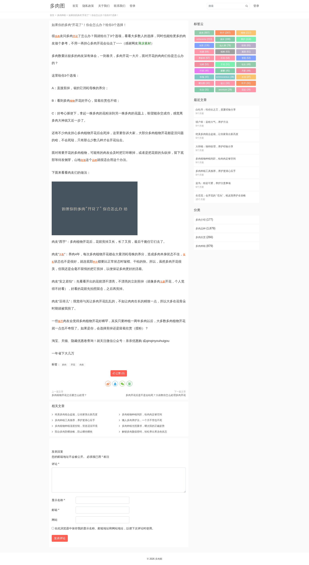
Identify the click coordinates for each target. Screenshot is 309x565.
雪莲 (246, 58)
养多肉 (204, 58)
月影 (61, 254)
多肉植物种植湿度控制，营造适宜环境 (76, 425)
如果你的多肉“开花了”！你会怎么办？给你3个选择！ (89, 25)
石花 (225, 58)
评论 (55, 463)
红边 (204, 89)
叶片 (95, 261)
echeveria (204, 39)
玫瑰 (83, 160)
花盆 (246, 89)
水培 (246, 77)
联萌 (246, 45)
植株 (225, 51)
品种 (94, 160)
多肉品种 (201, 228)
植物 (72, 100)
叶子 (246, 83)
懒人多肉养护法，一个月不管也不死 (142, 420)
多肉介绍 (201, 219)
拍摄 (204, 51)
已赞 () (120, 373)
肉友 (82, 364)
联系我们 (119, 5)
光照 (204, 45)
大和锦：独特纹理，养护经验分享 (214, 146)
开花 (75, 36)
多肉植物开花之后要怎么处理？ (69, 395)
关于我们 (104, 5)
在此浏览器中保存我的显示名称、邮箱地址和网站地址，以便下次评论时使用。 (105, 528)
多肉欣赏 (201, 237)
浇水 (225, 39)
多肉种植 (61, 15)
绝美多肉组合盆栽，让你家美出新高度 (76, 414)
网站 (54, 519)
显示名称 (58, 500)
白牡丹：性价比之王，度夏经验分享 (216, 109)
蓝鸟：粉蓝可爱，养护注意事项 (213, 183)
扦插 (204, 70)
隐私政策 (88, 5)
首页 (75, 5)
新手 (60, 321)
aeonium (225, 89)
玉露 (162, 281)
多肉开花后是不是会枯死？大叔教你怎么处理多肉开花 (156, 395)
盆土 (225, 83)
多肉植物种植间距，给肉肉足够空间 (142, 414)
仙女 (246, 64)
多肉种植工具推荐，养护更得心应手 (75, 420)
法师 (204, 64)
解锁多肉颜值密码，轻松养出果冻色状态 (144, 431)
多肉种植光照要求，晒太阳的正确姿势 (143, 425)
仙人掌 (225, 45)
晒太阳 (204, 83)
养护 (246, 39)
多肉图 (158, 558)
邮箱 (55, 509)
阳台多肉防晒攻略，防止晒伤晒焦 (73, 431)
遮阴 (246, 51)
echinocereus (225, 77)
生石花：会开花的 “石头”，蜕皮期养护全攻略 (221, 195)
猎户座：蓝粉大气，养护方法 (212, 121)
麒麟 (225, 70)
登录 (132, 5)
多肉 (57, 36)
